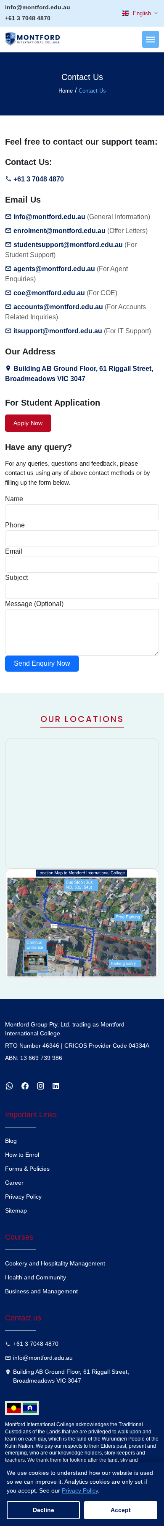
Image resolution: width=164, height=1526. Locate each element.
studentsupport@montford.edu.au (68, 244)
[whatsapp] (10, 1085)
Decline (43, 1510)
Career (14, 1182)
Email (13, 551)
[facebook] (26, 1085)
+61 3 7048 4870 (27, 18)
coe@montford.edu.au (49, 292)
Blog (11, 1140)
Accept (121, 1510)
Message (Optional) (34, 603)
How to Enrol (22, 1154)
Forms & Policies (27, 1168)
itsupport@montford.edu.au (58, 331)
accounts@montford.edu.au (58, 306)
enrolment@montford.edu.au (59, 230)
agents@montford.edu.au (54, 268)
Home (65, 91)
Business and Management (41, 1291)
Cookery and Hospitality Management (55, 1263)
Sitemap (16, 1210)
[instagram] (41, 1085)
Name (14, 498)
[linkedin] (57, 1085)
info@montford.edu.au (37, 7)
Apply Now (28, 423)
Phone (15, 525)
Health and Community (35, 1277)
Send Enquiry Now (42, 663)
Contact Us (92, 91)
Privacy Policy (23, 1196)
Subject (16, 577)
